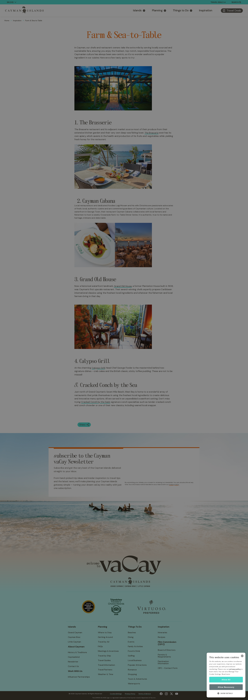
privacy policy (235, 669)
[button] (226, 693)
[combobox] (242, 656)
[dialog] (226, 675)
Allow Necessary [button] (226, 687)
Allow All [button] (226, 680)
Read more (226, 674)
